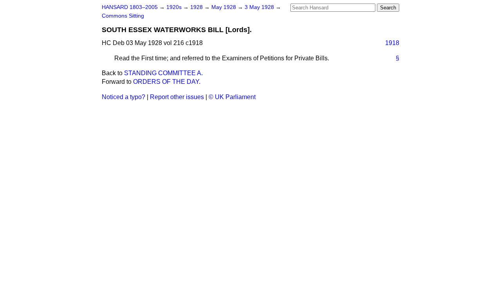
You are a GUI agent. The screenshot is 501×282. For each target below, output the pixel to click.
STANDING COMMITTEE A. (163, 73)
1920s (174, 7)
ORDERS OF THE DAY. (166, 81)
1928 (197, 7)
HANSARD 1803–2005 (130, 7)
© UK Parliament (232, 97)
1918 (392, 43)
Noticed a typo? (123, 97)
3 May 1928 (260, 7)
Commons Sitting (123, 16)
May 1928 (224, 7)
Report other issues (177, 97)
